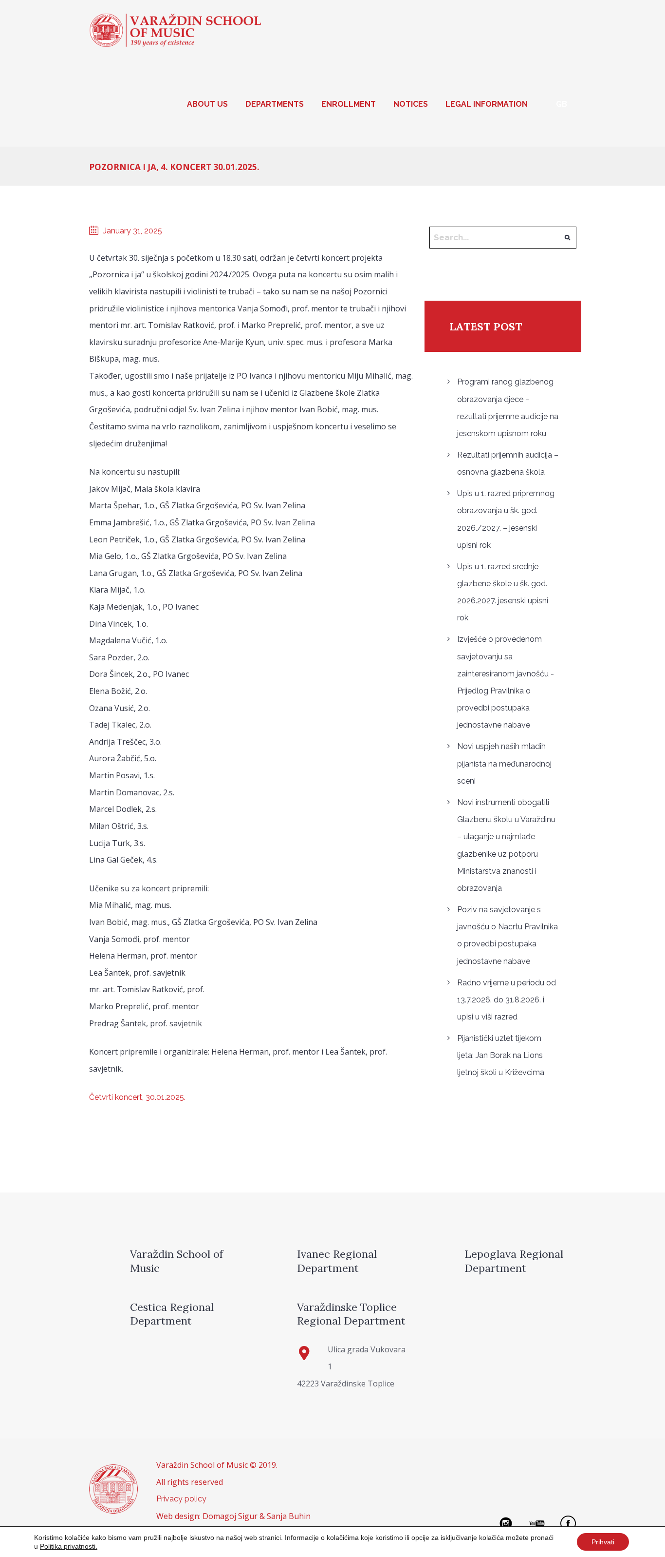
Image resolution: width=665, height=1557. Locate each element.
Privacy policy (181, 1498)
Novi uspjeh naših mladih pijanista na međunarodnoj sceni (504, 763)
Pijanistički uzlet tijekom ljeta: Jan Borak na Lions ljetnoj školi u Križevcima (500, 1055)
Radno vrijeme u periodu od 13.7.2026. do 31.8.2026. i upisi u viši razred (506, 999)
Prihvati (602, 1542)
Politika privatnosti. (68, 1546)
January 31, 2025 (132, 230)
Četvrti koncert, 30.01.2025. (137, 1097)
